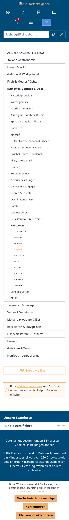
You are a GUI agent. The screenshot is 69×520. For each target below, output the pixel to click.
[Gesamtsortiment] (8, 12)
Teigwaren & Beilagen (21, 305)
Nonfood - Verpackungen (24, 356)
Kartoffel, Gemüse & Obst (25, 89)
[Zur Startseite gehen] (34, 3)
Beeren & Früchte (21, 193)
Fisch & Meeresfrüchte (22, 81)
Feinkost (13, 341)
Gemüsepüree (19, 212)
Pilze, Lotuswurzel (21, 160)
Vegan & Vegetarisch (21, 312)
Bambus (16, 206)
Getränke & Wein (18, 348)
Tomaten (18, 285)
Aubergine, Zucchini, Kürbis (27, 115)
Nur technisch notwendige (35, 498)
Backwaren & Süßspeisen (24, 327)
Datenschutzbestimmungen (24, 441)
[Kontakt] (54, 12)
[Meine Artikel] (23, 12)
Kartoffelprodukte (21, 95)
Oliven (17, 267)
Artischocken (20, 231)
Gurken (18, 243)
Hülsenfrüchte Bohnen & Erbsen (30, 141)
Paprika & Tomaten (22, 108)
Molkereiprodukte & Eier (23, 319)
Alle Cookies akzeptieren (35, 515)
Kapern (18, 249)
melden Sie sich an (29, 386)
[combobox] (26, 34)
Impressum (53, 441)
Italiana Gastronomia (21, 60)
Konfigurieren (35, 507)
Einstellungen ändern (39, 445)
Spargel (15, 134)
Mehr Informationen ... (34, 491)
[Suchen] (53, 34)
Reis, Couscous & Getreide (26, 219)
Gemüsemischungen (23, 180)
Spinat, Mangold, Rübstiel (26, 121)
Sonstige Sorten (20, 291)
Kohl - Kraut (20, 255)
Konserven (17, 225)
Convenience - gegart (23, 186)
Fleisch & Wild (16, 67)
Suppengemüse (20, 173)
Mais (16, 261)
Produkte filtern (37, 370)
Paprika (18, 273)
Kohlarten (16, 128)
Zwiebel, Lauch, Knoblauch (27, 154)
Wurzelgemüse (20, 102)
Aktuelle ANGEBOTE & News (26, 53)
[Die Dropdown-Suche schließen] (61, 34)
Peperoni (18, 279)
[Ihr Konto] (46, 22)
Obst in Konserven (22, 199)
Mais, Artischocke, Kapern (26, 147)
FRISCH (15, 298)
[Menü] (31, 22)
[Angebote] (38, 12)
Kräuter (15, 167)
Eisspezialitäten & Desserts (25, 334)
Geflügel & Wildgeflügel (23, 74)
